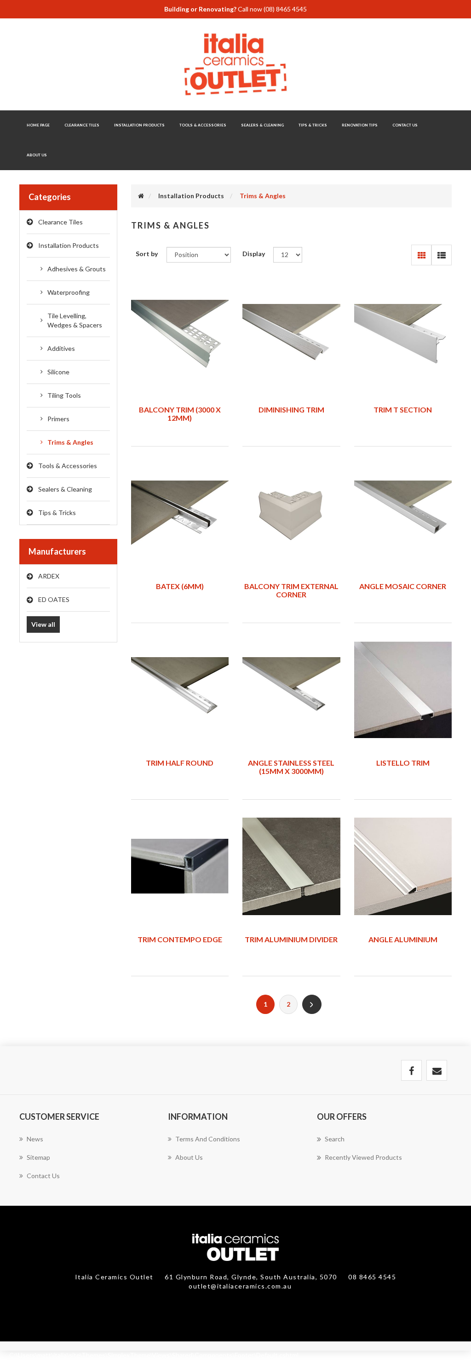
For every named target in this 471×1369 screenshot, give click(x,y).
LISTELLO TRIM (403, 762)
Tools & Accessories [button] (202, 125)
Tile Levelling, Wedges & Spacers (74, 320)
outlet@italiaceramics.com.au (240, 1286)
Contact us (43, 1176)
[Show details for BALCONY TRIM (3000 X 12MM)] (180, 336)
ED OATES (53, 599)
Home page (38, 125)
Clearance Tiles (81, 125)
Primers (58, 419)
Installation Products (68, 245)
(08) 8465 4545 (285, 9)
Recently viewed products (363, 1157)
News (35, 1139)
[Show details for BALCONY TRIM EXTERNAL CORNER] (291, 513)
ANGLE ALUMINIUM (402, 939)
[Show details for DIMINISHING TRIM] (291, 336)
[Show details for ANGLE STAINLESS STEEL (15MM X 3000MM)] (291, 689)
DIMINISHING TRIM (291, 409)
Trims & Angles (70, 442)
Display (253, 254)
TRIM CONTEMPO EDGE (180, 939)
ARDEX (48, 576)
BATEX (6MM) (180, 586)
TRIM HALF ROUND (179, 762)
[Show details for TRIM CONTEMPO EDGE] (180, 866)
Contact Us (405, 125)
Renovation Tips (360, 125)
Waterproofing (68, 292)
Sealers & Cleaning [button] (262, 125)
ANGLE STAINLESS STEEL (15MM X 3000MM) (291, 766)
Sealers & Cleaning (65, 489)
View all (43, 624)
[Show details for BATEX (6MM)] (180, 513)
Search (335, 1139)
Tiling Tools (64, 395)
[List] (441, 255)
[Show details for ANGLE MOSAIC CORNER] (403, 513)
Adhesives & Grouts (76, 269)
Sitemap (38, 1157)
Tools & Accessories (67, 466)
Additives (61, 348)
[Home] (141, 196)
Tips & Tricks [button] (313, 125)
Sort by (147, 254)
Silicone (58, 372)
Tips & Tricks (57, 512)
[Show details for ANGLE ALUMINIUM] (403, 866)
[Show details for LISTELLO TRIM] (403, 689)
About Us (37, 155)
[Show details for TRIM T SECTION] (403, 336)
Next (312, 1004)
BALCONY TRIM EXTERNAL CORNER (291, 590)
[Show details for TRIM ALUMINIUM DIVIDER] (291, 866)
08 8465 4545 (372, 1277)
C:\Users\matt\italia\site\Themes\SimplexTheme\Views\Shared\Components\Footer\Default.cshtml (154, 1355)
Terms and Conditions (207, 1139)
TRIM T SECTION (402, 409)
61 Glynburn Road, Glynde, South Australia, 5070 (252, 1277)
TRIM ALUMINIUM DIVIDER (291, 939)
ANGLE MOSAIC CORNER (402, 586)
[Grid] (421, 255)
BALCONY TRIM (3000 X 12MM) (180, 413)
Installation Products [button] (139, 125)
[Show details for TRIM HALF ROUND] (180, 689)
